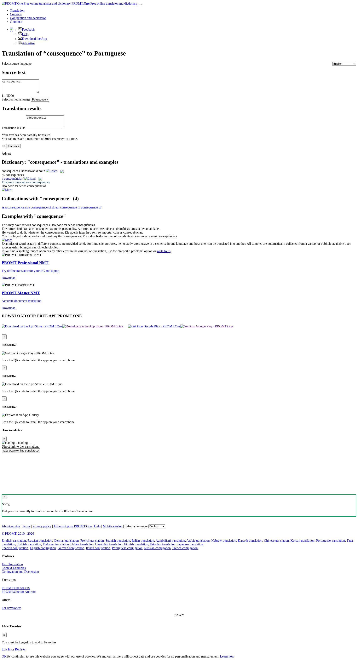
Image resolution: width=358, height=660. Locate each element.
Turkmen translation (56, 544)
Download (9, 278)
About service (11, 526)
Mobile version (112, 526)
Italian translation (143, 540)
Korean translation (302, 540)
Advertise (28, 43)
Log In (6, 649)
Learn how (227, 656)
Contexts (16, 14)
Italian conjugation (98, 548)
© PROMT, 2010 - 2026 (18, 533)
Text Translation (12, 564)
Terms (26, 526)
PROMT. (104, 3)
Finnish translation (136, 544)
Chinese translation (276, 540)
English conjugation (43, 548)
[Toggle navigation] (140, 4)
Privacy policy (42, 526)
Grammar (16, 21)
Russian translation (40, 540)
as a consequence (13, 207)
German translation (66, 540)
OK (4, 656)
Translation (17, 10)
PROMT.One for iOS (16, 588)
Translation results (13, 128)
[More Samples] (7, 189)
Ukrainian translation (108, 544)
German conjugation (71, 548)
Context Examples (14, 568)
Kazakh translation (250, 540)
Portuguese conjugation (127, 548)
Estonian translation (162, 544)
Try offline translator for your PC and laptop (30, 270)
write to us (164, 251)
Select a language (136, 526)
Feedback (28, 29)
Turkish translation (29, 544)
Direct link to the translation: (20, 446)
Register (20, 649)
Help (25, 34)
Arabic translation (198, 540)
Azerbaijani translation (170, 540)
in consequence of (89, 207)
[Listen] (51, 171)
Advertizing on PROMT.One (72, 526)
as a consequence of (38, 207)
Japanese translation (190, 544)
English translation (14, 540)
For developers (11, 608)
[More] (7, 240)
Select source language (16, 63)
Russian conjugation (157, 548)
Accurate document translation (21, 301)
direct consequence (64, 207)
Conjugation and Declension (20, 571)
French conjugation (185, 548)
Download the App (34, 38)
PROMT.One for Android (19, 591)
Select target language (16, 99)
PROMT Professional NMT (25, 262)
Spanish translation (117, 540)
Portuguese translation (330, 540)
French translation (92, 540)
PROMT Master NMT (21, 293)
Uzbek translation (81, 544)
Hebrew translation (223, 540)
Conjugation (28, 18)
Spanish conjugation (15, 548)
